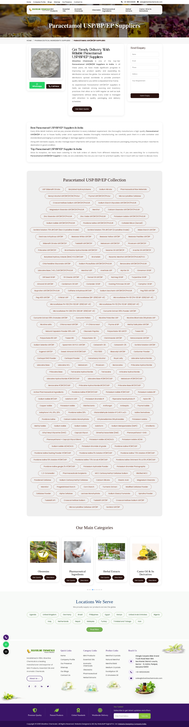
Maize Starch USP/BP (147, 230)
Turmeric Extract (110, 487)
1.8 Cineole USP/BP (71, 277)
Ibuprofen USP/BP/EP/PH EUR (47, 290)
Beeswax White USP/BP (81, 236)
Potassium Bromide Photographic (131, 466)
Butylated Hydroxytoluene (80, 189)
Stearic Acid (123, 480)
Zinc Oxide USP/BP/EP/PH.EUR (93, 216)
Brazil (80, 614)
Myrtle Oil (125, 270)
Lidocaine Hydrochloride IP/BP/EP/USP (63, 378)
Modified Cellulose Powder (137, 487)
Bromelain (96, 257)
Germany (67, 614)
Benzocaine (118, 365)
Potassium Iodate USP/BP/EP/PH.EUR (129, 216)
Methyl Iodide (40, 426)
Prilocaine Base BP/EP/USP (129, 385)
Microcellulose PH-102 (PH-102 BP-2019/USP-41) (70, 304)
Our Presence (67, 2)
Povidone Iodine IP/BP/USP (126, 446)
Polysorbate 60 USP (48, 338)
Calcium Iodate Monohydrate (76, 419)
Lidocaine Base (43, 365)
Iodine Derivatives (142, 412)
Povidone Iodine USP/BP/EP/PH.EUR (98, 223)
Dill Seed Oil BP (49, 277)
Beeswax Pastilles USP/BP (139, 236)
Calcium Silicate (103, 480)
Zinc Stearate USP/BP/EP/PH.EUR (58, 216)
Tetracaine (106, 372)
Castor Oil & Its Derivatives (145, 10)
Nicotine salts (46, 324)
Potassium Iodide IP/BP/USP (118, 392)
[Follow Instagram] (35, 686)
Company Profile (39, 2)
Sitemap (57, 2)
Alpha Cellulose (66, 493)
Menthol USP (86, 270)
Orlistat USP (63, 297)
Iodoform (99, 426)
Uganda (32, 614)
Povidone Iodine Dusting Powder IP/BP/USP (52, 453)
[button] (87, 589)
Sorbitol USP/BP (113, 507)
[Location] (131, 661)
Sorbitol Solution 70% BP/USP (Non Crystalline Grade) (56, 230)
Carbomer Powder (142, 351)
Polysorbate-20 (89, 338)
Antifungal (107, 405)
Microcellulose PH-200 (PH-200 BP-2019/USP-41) (74, 311)
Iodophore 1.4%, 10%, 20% (49, 412)
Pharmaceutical (90, 673)
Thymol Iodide (143, 405)
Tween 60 (69, 338)
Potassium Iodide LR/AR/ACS (101, 439)
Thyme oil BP (113, 324)
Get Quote (37, 580)
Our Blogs (65, 671)
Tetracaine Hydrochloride (82, 372)
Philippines (93, 614)
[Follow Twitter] (41, 686)
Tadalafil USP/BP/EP (83, 243)
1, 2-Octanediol (48, 473)
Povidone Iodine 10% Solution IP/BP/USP (50, 459)
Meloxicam (82, 365)
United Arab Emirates (138, 614)
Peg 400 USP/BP (43, 297)
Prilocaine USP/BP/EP (47, 250)
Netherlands (63, 621)
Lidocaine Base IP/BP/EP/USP (100, 378)
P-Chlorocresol (93, 324)
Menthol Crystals (113, 655)
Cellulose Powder (43, 493)
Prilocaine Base (55, 372)
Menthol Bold (111, 663)
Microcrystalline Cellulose (130, 196)
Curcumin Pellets (83, 318)
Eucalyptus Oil (112, 671)
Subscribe (145, 716)
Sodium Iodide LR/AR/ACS (62, 446)
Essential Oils (66, 10)
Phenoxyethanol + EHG (137, 432)
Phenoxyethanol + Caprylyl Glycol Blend (64, 439)
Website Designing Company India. (132, 724)
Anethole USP (106, 270)
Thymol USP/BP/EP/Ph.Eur (99, 196)
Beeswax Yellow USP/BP (110, 236)
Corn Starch (89, 487)
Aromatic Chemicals (78, 10)
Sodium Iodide (60, 426)
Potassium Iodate (139, 419)
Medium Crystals (113, 667)
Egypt (107, 614)
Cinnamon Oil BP (144, 270)
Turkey (104, 621)
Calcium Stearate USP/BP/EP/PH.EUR (124, 209)
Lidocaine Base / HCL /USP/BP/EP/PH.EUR (55, 270)
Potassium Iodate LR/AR (132, 439)
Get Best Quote (82, 109)
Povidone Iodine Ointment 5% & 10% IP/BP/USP (135, 459)
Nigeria (157, 614)
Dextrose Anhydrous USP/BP (51, 236)
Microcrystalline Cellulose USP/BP (83, 507)
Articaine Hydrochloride (129, 372)
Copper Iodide (46, 405)
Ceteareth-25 (120, 345)
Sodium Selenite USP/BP (44, 345)
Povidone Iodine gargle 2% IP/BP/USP (59, 466)
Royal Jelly (118, 358)
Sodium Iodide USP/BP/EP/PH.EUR (60, 223)
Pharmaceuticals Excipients (75, 473)
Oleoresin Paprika (91, 331)
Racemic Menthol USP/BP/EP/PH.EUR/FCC (127, 257)
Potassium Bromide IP (95, 399)
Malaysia (90, 621)
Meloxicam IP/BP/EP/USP (131, 378)
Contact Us (78, 2)
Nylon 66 (147, 399)
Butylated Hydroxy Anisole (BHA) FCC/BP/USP (63, 257)
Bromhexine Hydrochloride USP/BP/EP (81, 250)
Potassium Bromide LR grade (94, 446)
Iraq (49, 621)
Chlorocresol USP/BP (69, 324)
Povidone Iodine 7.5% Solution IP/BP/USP (138, 453)
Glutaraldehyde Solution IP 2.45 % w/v (110, 412)
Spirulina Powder (146, 493)
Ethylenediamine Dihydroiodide (110, 419)
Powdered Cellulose (42, 480)
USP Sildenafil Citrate (51, 189)
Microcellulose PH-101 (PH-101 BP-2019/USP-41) (133, 297)
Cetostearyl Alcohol (96, 358)
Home (29, 2)
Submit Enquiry (145, 95)
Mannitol (44, 487)
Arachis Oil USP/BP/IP (142, 250)
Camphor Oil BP (145, 284)
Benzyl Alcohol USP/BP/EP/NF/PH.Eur (64, 196)
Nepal (77, 621)
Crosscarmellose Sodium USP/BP (130, 500)
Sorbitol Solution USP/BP (145, 345)
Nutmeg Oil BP (117, 277)
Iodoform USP (71, 399)
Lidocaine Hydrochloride (141, 358)
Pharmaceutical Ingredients (108, 10)
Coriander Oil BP (93, 284)
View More (50, 580)
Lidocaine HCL (64, 365)
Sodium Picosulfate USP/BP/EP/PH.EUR (95, 263)
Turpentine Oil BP (139, 277)
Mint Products (54, 10)
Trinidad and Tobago (122, 621)
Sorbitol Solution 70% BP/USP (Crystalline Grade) (108, 230)
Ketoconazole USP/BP (139, 338)
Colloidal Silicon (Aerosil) (132, 223)
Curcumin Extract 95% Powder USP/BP (119, 311)
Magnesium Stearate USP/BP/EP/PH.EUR (67, 209)
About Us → (35, 678)
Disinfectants (89, 405)
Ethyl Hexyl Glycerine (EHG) (54, 432)
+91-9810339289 (129, 2)
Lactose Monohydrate (90, 493)
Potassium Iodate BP (146, 392)
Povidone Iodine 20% (77, 412)
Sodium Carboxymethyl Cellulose (74, 480)
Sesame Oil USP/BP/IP (115, 250)
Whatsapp (37, 86)
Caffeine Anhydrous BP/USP (80, 290)
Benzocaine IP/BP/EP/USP (59, 385)
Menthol (96, 209)
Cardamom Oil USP (70, 284)
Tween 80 (139, 331)
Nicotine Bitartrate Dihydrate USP (141, 318)
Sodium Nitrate (105, 189)
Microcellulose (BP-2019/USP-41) (91, 297)
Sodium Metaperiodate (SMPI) (124, 426)
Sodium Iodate (80, 426)
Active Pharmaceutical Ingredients (48, 392)
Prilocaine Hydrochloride (141, 365)
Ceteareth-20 (100, 345)
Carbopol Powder (72, 358)
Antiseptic (124, 405)
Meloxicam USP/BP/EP (110, 243)
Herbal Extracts (129, 10)
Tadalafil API (50, 500)
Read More (94, 629)
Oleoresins (96, 10)
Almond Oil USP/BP (45, 284)
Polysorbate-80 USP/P (117, 331)
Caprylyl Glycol (81, 432)
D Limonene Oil (112, 675)
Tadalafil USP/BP (101, 500)
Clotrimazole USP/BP (113, 338)
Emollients (150, 426)
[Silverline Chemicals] (39, 9)
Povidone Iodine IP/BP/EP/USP (84, 392)
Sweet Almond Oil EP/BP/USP (73, 351)
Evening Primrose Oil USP (119, 284)
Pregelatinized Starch (66, 487)
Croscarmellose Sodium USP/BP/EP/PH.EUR (71, 203)
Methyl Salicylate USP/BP (138, 324)
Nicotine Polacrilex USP (108, 318)
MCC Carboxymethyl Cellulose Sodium (111, 473)
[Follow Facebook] (29, 686)
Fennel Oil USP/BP (95, 277)
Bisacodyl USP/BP (117, 351)
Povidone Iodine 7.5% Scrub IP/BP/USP (91, 459)
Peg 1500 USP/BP (147, 290)
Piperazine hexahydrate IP (123, 399)
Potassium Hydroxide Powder (95, 466)
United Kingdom (49, 614)
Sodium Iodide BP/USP (47, 399)
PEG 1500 (98, 351)
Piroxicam (100, 365)
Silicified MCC (142, 473)
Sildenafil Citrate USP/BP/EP (55, 243)
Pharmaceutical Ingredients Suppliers (53, 40)
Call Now (55, 86)
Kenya (119, 614)
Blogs (50, 2)
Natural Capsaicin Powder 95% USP (60, 331)
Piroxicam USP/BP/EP (137, 243)
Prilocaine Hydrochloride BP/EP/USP (94, 385)
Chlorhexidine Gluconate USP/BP (57, 263)
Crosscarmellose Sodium (74, 500)
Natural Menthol (113, 659)
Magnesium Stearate (146, 480)
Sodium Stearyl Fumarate (119, 493)
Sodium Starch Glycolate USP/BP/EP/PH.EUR (117, 203)
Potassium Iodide (67, 405)
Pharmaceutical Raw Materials (133, 189)
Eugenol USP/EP (46, 351)
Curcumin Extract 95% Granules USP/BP (50, 318)
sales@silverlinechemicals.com (150, 2)
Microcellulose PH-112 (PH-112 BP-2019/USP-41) (119, 304)
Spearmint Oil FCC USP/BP (74, 345)
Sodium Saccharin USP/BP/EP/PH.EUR (116, 290)
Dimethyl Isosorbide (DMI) (107, 432)
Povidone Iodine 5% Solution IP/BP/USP (95, 453)
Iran (139, 621)
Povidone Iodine (48, 419)
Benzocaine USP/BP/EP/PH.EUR (133, 263)
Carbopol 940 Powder (46, 358)
